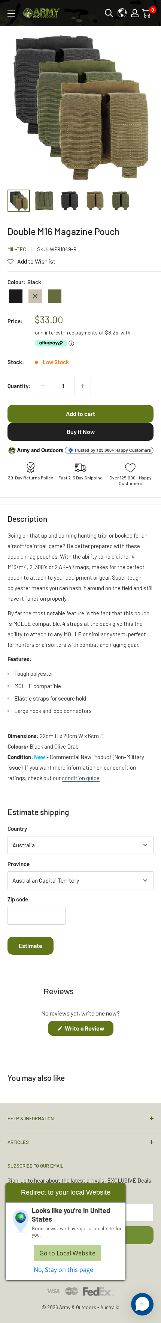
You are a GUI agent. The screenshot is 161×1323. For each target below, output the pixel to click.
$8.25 (111, 332)
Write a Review (88, 1030)
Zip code (17, 899)
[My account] (135, 13)
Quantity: (18, 386)
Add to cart (80, 413)
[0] (147, 13)
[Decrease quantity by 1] (43, 386)
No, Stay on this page (63, 1270)
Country (17, 828)
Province (18, 863)
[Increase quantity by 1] (83, 386)
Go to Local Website (67, 1253)
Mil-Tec (16, 249)
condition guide (81, 778)
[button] (142, 1304)
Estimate (30, 945)
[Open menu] (11, 14)
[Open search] (109, 13)
